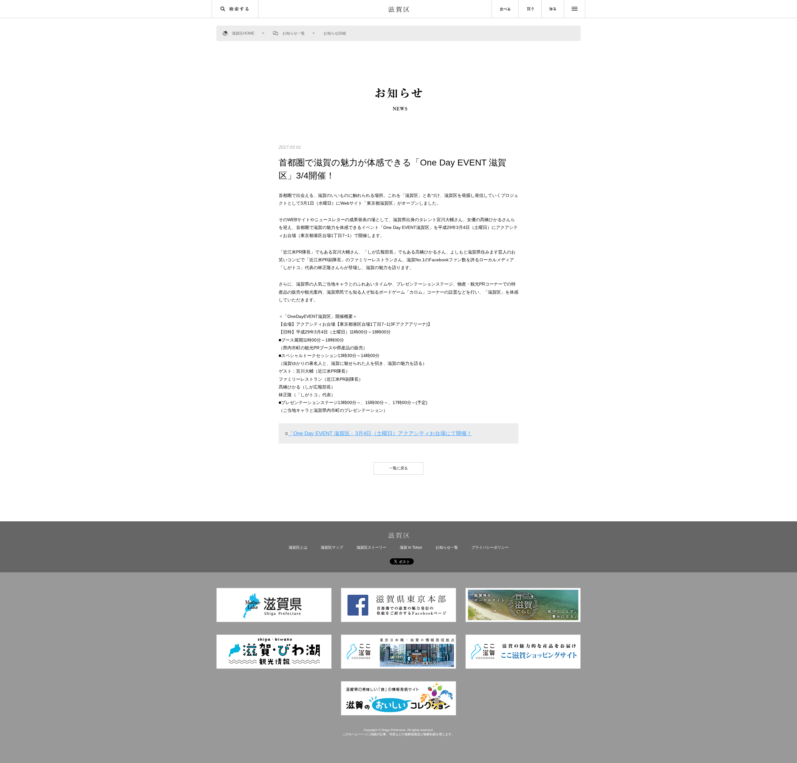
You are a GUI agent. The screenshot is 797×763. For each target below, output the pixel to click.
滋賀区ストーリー (371, 547)
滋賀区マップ (332, 547)
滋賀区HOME (243, 33)
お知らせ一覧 (293, 33)
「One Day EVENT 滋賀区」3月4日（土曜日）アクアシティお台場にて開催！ (380, 433)
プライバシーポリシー (490, 547)
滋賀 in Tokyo (411, 547)
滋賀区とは (298, 547)
